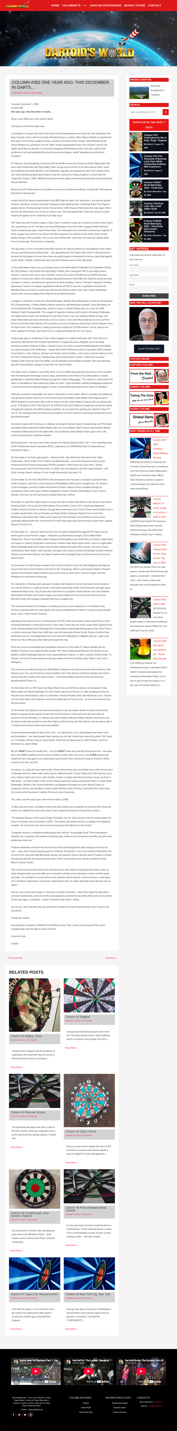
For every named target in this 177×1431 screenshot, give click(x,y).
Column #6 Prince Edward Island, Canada (86, 1209)
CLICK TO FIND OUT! (149, 349)
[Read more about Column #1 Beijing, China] (34, 1005)
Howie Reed (86, 1408)
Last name (134, 275)
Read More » (16, 1067)
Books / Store (134, 5)
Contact (154, 5)
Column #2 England (78, 1016)
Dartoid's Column (21, 93)
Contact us (158, 1402)
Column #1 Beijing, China (26, 1036)
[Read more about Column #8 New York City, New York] (89, 1273)
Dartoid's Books (119, 1408)
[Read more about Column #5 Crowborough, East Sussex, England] (34, 1189)
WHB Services (155, 1406)
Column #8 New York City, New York (88, 1294)
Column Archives (120, 1412)
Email (131, 284)
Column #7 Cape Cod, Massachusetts (34, 1294)
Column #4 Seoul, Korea (81, 1131)
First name (134, 265)
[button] (81, 5)
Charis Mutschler (86, 1412)
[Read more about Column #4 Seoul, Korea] (89, 1100)
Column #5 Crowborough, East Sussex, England (30, 1214)
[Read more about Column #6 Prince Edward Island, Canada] (89, 1186)
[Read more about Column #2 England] (89, 995)
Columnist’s (71, 5)
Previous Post (14, 958)
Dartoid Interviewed (105, 5)
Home (55, 5)
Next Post (112, 958)
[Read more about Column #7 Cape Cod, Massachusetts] (34, 1273)
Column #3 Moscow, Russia (28, 1112)
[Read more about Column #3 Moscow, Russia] (34, 1091)
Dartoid (86, 1403)
